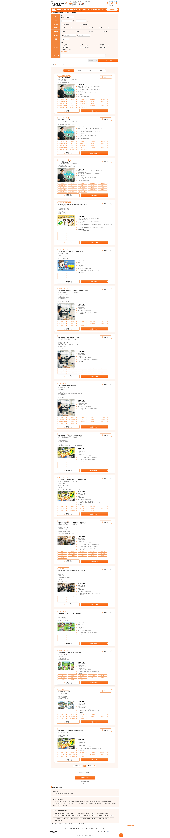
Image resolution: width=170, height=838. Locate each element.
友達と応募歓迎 (83, 818)
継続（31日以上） (86, 24)
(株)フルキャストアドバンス (85, 830)
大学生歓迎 (65, 44)
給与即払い (81, 815)
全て (111, 28)
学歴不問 (83, 44)
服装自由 (69, 818)
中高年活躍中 (103, 47)
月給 (92, 31)
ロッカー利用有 (99, 818)
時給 (64, 31)
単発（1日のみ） (66, 24)
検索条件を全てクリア (92, 60)
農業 (84, 801)
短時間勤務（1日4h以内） (85, 817)
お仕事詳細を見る (94, 111)
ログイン (84, 783)
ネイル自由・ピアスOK (57, 820)
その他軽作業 (81, 594)
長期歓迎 (77, 817)
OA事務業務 (55, 805)
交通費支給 (107, 817)
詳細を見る (106, 77)
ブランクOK (65, 47)
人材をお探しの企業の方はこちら (90, 828)
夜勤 (101, 28)
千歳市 (54, 793)
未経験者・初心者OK (104, 46)
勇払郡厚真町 (70, 793)
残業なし (77, 818)
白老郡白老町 (58, 793)
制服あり (64, 818)
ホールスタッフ (91, 803)
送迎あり (112, 817)
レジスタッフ (81, 549)
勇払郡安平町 (64, 793)
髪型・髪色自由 (105, 818)
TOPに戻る (131, 825)
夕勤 (92, 28)
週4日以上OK (106, 815)
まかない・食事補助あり (57, 818)
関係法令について (73, 828)
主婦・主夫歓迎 (66, 46)
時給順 (79, 70)
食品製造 (81, 801)
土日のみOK (112, 815)
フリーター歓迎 (84, 46)
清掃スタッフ (110, 801)
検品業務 (77, 801)
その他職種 (65, 805)
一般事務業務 (81, 313)
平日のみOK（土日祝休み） (58, 817)
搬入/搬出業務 (81, 94)
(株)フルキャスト (76, 830)
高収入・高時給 (87, 815)
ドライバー (80, 712)
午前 (74, 28)
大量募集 (88, 818)
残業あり (73, 818)
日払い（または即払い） (67, 815)
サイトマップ (102, 828)
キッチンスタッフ (98, 803)
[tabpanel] (66, 91)
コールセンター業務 (106, 803)
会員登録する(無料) (84, 777)
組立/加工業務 (81, 272)
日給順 (90, 70)
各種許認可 (80, 828)
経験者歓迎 (102, 44)
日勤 (64, 28)
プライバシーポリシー (102, 831)
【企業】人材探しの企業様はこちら (113, 1)
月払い (77, 815)
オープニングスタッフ (67, 49)
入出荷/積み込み (65, 801)
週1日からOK (93, 815)
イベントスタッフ (78, 803)
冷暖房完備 (93, 818)
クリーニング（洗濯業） (57, 803)
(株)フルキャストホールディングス (67, 830)
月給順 (100, 70)
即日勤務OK (66, 817)
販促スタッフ (81, 229)
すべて (106, 31)
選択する (64, 39)
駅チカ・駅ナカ (101, 817)
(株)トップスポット (94, 830)
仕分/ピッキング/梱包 (57, 801)
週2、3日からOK (100, 815)
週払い (73, 815)
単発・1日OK (72, 817)
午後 (83, 28)
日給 (78, 31)
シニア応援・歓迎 (85, 47)
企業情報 (65, 828)
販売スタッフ (71, 803)
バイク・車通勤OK (94, 817)
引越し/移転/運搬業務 (102, 801)
